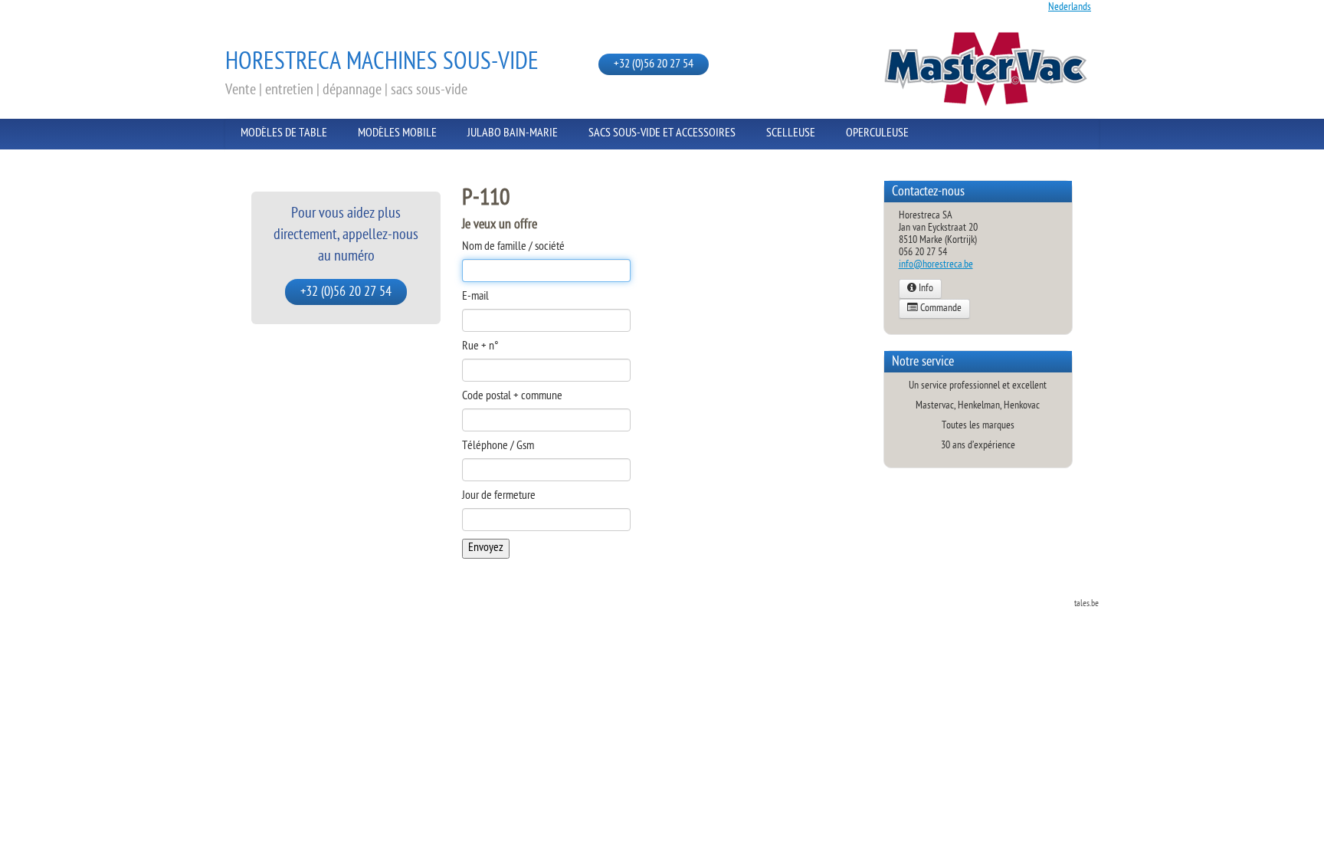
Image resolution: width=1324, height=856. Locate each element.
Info (924, 289)
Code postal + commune (512, 397)
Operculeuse (877, 134)
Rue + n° (480, 347)
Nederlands (1069, 7)
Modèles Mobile (397, 134)
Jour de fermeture (499, 496)
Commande (940, 309)
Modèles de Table (284, 134)
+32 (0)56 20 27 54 (653, 65)
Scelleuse (790, 134)
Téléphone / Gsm (498, 446)
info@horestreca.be (936, 264)
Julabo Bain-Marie (512, 134)
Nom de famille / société (513, 247)
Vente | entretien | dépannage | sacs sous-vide (346, 90)
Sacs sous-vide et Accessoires (662, 134)
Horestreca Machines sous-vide (382, 63)
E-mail (475, 297)
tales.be (1086, 604)
